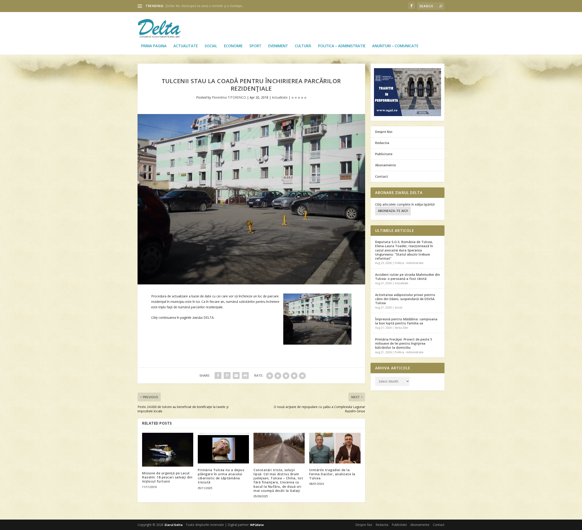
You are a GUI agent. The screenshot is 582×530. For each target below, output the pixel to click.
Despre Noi (383, 131)
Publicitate (383, 154)
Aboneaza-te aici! (393, 211)
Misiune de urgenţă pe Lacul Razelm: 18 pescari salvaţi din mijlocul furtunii (167, 477)
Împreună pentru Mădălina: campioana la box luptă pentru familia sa (406, 321)
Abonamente (385, 165)
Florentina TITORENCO (229, 97)
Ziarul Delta (173, 525)
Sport (255, 46)
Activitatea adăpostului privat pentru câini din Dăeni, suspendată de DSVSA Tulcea (405, 299)
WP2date (257, 525)
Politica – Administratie (341, 46)
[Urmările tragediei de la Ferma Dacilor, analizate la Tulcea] (334, 448)
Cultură (303, 46)
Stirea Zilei (401, 328)
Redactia (382, 143)
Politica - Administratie (409, 263)
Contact (381, 176)
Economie (233, 46)
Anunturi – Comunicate (395, 46)
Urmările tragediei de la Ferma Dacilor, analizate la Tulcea (332, 474)
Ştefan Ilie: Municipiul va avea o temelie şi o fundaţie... (204, 6)
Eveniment (278, 46)
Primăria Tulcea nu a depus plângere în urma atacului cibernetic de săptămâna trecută (221, 476)
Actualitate (185, 46)
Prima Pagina (154, 46)
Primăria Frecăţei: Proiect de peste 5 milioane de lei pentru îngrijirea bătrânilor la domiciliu (403, 343)
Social (211, 46)
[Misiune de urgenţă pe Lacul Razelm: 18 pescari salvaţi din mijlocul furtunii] (167, 450)
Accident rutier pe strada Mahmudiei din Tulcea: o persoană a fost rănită (407, 276)
